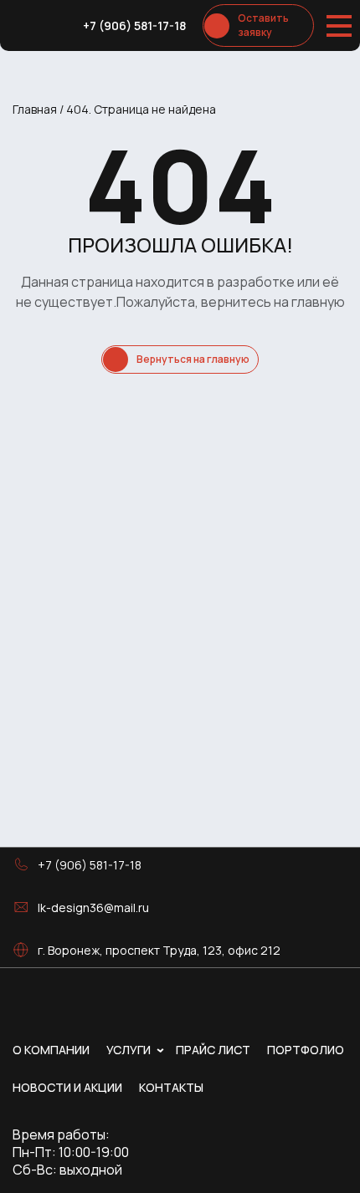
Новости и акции (67, 1087)
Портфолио (305, 1050)
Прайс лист (213, 1050)
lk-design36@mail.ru (93, 907)
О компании (51, 1050)
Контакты (171, 1087)
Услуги (128, 1050)
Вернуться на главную (192, 359)
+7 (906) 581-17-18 (134, 25)
